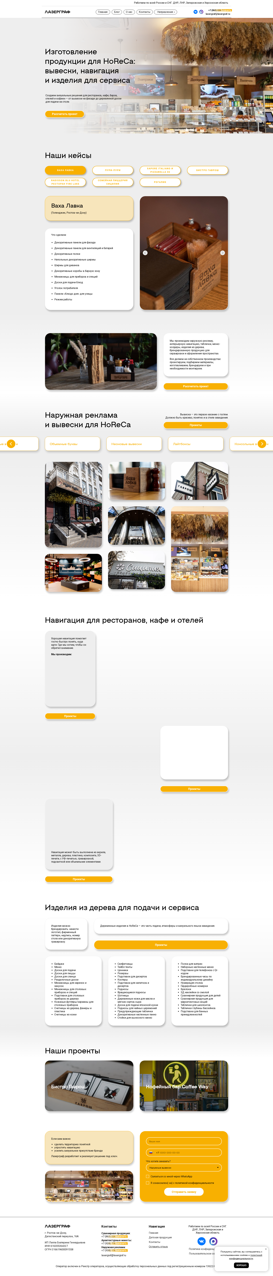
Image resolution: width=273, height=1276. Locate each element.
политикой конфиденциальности (194, 1187)
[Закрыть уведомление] (265, 1249)
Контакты (144, 12)
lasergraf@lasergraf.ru (218, 14)
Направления (165, 12)
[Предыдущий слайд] (11, 446)
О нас (129, 12)
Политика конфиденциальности (208, 1253)
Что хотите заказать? (158, 1165)
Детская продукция (160, 1242)
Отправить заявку (184, 1196)
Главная (102, 12)
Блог (117, 12)
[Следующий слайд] (262, 446)
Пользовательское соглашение (207, 1258)
